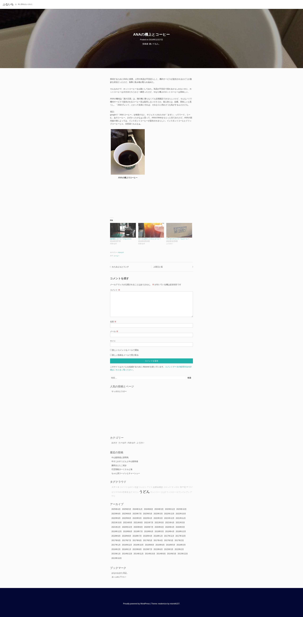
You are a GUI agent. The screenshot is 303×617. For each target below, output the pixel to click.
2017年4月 (158, 540)
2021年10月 (116, 523)
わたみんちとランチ (120, 267)
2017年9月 (116, 540)
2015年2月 (179, 549)
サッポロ (175, 487)
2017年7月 (126, 540)
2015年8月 (137, 549)
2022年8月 (126, 518)
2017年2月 (179, 540)
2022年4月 (147, 518)
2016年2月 (116, 549)
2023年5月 (147, 514)
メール (114, 331)
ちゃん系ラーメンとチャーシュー (125, 473)
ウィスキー (171, 492)
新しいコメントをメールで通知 (125, 350)
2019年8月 (127, 531)
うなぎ (163, 492)
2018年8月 (126, 536)
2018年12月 (181, 531)
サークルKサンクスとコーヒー (149, 239)
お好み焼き (158, 487)
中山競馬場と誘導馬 (120, 458)
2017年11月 (169, 536)
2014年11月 (139, 554)
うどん (144, 491)
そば (136, 487)
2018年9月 (116, 536)
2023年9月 (116, 514)
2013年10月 (116, 558)
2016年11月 (127, 545)
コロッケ (167, 487)
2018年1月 (158, 536)
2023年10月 (181, 509)
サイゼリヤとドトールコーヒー (177, 239)
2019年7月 (138, 531)
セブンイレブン (183, 492)
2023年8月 (126, 514)
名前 (113, 322)
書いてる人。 (154, 44)
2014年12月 (127, 554)
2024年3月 (159, 509)
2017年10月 (181, 536)
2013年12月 (183, 554)
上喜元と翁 (158, 267)
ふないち (8, 4)
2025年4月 (116, 509)
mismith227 (175, 604)
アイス (149, 487)
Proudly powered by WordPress (136, 604)
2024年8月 (148, 509)
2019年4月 (169, 531)
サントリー (155, 492)
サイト (113, 341)
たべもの (122, 443)
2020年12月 (127, 527)
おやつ (131, 487)
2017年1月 (116, 545)
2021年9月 (127, 523)
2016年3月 (181, 545)
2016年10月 (138, 545)
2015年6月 (158, 549)
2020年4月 (169, 527)
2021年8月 (138, 523)
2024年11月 (138, 509)
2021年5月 (159, 523)
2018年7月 (137, 536)
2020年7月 (148, 527)
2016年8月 (149, 545)
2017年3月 (168, 540)
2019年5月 (159, 531)
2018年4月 (147, 536)
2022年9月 (116, 518)
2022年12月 (169, 514)
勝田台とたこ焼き (119, 465)
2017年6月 (137, 540)
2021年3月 (180, 523)
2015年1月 (116, 554)
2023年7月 (137, 514)
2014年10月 (150, 554)
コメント (115, 290)
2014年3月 (171, 554)
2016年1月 (126, 549)
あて (131, 492)
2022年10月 (181, 514)
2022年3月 (158, 518)
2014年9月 (161, 554)
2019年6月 (148, 531)
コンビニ (142, 487)
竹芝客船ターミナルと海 (121, 469)
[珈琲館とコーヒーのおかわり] (123, 230)
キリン (136, 492)
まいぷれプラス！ (119, 577)
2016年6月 (160, 545)
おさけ (114, 443)
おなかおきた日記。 (120, 573)
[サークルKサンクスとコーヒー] (151, 230)
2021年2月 (116, 527)
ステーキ (115, 487)
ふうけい (140, 443)
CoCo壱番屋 (123, 492)
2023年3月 (158, 514)
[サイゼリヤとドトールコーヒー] (179, 230)
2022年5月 (137, 518)
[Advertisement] (151, 197)
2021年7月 (148, 523)
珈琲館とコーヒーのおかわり (121, 239)
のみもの (121, 252)
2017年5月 (147, 540)
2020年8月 (138, 527)
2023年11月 (170, 509)
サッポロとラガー (119, 391)
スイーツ (124, 487)
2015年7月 (147, 549)
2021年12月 (169, 518)
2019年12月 (116, 531)
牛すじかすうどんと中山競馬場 (124, 461)
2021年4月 (169, 523)
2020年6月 (159, 527)
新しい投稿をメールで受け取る (125, 355)
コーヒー (116, 256)
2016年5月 (170, 545)
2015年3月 (168, 549)
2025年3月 (126, 509)
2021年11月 (181, 518)
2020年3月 (180, 527)
